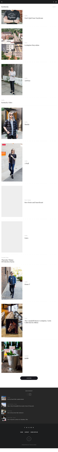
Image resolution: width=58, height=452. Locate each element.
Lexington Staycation (32, 45)
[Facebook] (25, 427)
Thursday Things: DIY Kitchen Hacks (7, 261)
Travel (26, 42)
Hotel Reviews (10, 404)
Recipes (29, 200)
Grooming (9, 410)
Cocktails (26, 355)
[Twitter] (27, 427)
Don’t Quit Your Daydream (34, 18)
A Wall (27, 163)
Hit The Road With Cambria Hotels (15, 399)
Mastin (27, 124)
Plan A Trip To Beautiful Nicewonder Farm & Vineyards (20, 406)
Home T (27, 284)
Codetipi (34, 444)
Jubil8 (26, 358)
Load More (29, 378)
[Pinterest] (31, 427)
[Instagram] (29, 427)
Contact (27, 432)
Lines (26, 238)
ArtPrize (27, 81)
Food (26, 200)
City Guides (9, 417)
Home (21, 432)
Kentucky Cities (6, 102)
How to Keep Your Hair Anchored (15, 412)
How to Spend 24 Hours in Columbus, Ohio (17, 419)
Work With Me (34, 432)
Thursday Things (4, 257)
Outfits (26, 15)
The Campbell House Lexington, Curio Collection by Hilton (38, 321)
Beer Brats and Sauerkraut (34, 202)
